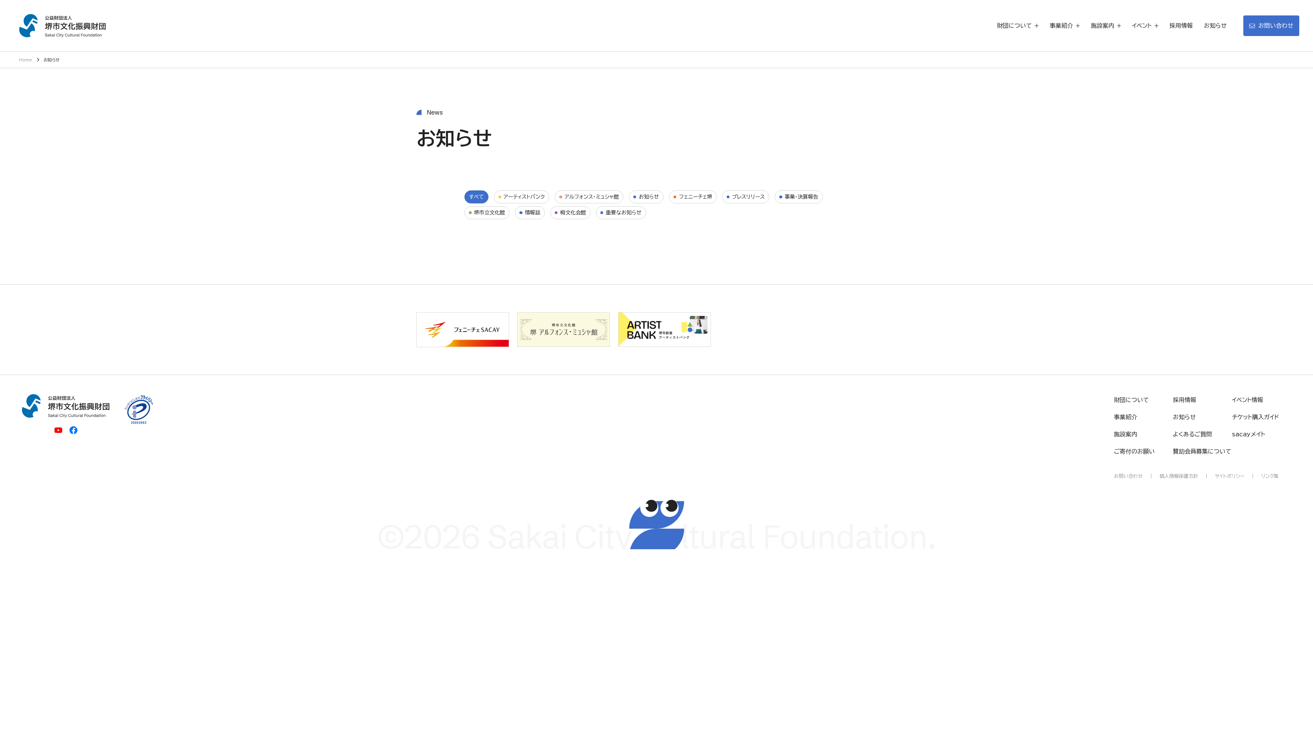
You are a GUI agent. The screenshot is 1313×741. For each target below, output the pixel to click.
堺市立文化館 (489, 212)
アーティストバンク (524, 196)
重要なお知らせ (624, 212)
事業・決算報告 (801, 196)
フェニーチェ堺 (695, 196)
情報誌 (532, 212)
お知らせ (649, 196)
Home (25, 60)
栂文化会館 (573, 212)
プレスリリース (748, 196)
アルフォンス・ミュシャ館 (592, 196)
